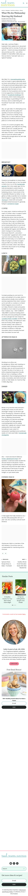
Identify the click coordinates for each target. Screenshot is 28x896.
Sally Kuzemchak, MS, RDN (9, 18)
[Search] (24, 868)
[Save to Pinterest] (6, 553)
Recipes (8, 10)
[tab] (12, 605)
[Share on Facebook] (3, 553)
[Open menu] (26, 3)
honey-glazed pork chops (10, 459)
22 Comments (21, 21)
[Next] (24, 591)
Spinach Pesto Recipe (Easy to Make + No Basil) (7, 563)
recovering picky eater (18, 79)
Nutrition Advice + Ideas (17, 10)
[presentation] (7, 587)
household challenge (14, 95)
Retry (24, 614)
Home (3, 10)
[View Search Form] (23, 3)
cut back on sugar (13, 204)
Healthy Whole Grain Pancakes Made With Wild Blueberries (21, 564)
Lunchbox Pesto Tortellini (9, 319)
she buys (4, 200)
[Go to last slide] (4, 591)
